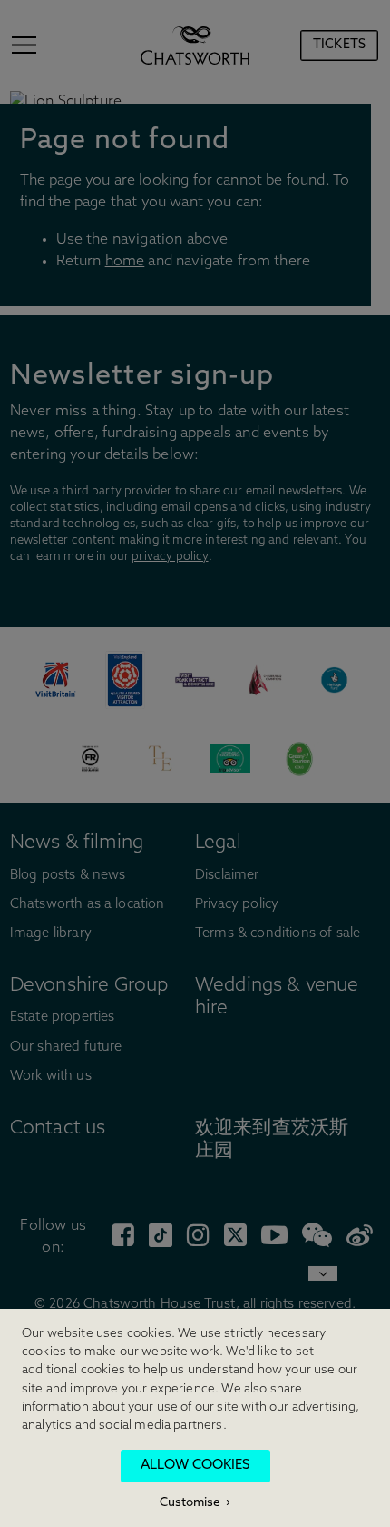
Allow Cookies (195, 1465)
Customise (190, 1503)
